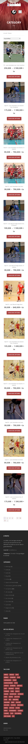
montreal (15, 699)
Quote (7, 604)
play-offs (6, 705)
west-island (7, 716)
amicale (12, 674)
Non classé (8, 598)
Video (6, 611)
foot (5, 688)
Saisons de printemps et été (13, 657)
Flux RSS (6, 730)
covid (15, 682)
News (12, 702)
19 (5, 520)
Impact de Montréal (10, 582)
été (13, 716)
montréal (6, 702)
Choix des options (14, 76)
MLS (10, 699)
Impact (17, 691)
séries (5, 710)
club (18, 677)
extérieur (12, 685)
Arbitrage (7, 566)
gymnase (6, 691)
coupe (14, 680)
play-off (18, 702)
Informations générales (11, 585)
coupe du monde (8, 682)
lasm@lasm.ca (12, 550)
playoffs (13, 705)
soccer (17, 707)
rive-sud (12, 707)
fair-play (19, 685)
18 (20, 518)
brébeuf (6, 677)
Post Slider (8, 601)
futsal (17, 688)
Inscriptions (8, 589)
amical (6, 674)
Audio (6, 573)
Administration (7, 728)
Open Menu (20, 11)
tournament (12, 710)
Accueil (5, 33)
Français (12, 5)
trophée (6, 713)
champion (12, 677)
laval (5, 696)
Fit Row (7, 579)
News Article (8, 595)
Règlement (8, 608)
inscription (13, 694)
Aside (6, 569)
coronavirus (7, 680)
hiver (12, 691)
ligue (5, 699)
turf (11, 713)
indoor (6, 694)
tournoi (20, 710)
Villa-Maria (18, 713)
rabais (6, 707)
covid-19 (6, 685)
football (11, 688)
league (11, 696)
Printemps (20, 705)
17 (17, 518)
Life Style (7, 592)
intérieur (20, 694)
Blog (6, 576)
